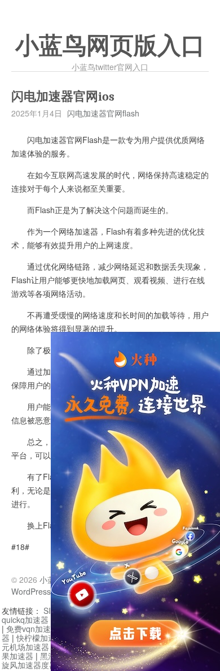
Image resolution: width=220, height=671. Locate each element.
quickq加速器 (25, 619)
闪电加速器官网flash (103, 113)
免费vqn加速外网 (36, 628)
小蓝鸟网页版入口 (110, 46)
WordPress (31, 591)
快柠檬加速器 (40, 637)
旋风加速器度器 (29, 664)
